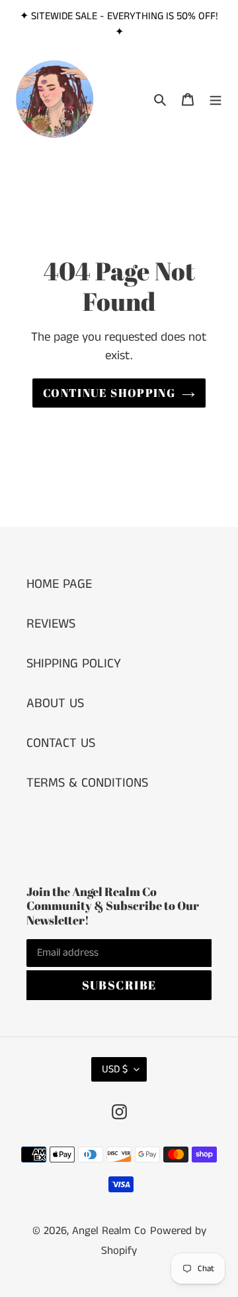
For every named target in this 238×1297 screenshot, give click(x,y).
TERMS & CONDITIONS (87, 783)
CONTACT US (60, 743)
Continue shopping (109, 392)
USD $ (115, 1069)
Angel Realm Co (109, 1231)
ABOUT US (55, 703)
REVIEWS (50, 624)
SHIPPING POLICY (73, 663)
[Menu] (215, 99)
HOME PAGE (59, 584)
